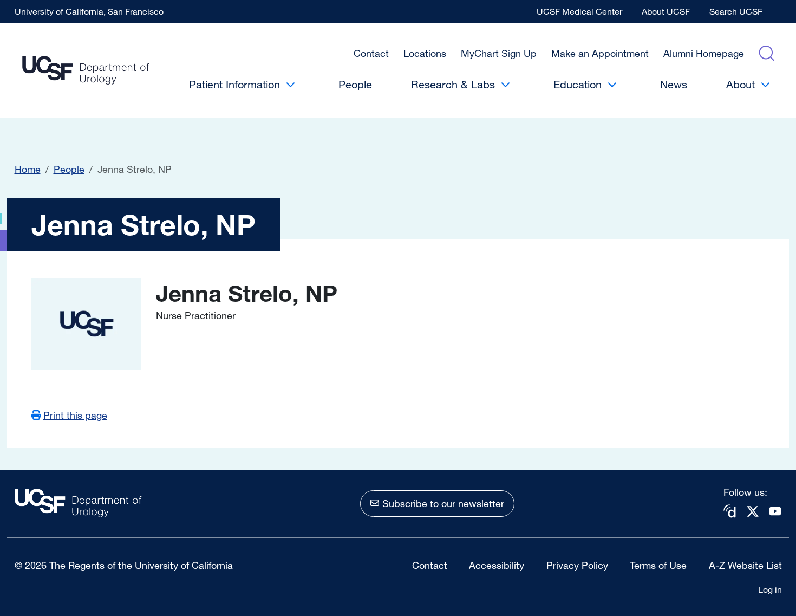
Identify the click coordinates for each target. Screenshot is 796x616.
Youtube (775, 511)
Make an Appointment (600, 53)
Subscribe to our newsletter (443, 503)
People (355, 84)
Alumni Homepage (703, 53)
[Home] (85, 70)
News (673, 84)
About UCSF (666, 11)
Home (28, 169)
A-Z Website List (745, 565)
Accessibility (496, 565)
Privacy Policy (577, 565)
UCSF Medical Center (579, 11)
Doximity (729, 511)
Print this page (75, 415)
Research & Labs (453, 84)
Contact (371, 53)
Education (577, 84)
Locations (424, 53)
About (740, 84)
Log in (770, 589)
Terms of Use (658, 565)
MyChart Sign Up (499, 53)
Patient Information (234, 84)
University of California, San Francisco (89, 11)
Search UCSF (735, 11)
